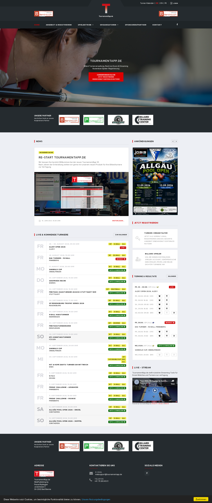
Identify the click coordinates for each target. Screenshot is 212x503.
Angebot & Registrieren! (59, 25)
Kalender (172, 276)
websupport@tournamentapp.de (108, 474)
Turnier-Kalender (147, 3)
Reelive (167, 403)
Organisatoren (108, 25)
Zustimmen (201, 499)
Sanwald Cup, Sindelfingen (147, 350)
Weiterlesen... (118, 221)
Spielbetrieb (84, 25)
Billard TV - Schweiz (157, 403)
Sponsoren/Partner (135, 25)
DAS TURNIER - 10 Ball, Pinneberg (150, 327)
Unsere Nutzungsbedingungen (96, 499)
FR (166, 3)
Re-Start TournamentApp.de (62, 157)
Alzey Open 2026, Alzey (146, 291)
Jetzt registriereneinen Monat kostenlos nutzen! (106, 77)
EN (161, 3)
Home (37, 25)
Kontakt (157, 25)
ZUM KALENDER (121, 235)
